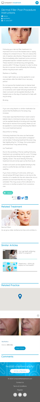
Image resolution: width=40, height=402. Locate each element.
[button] (37, 2)
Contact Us (20, 382)
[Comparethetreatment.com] (15, 2)
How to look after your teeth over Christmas (27, 281)
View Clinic (20, 348)
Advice (5, 16)
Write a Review (20, 371)
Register (20, 390)
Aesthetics (20, 332)
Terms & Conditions (20, 386)
